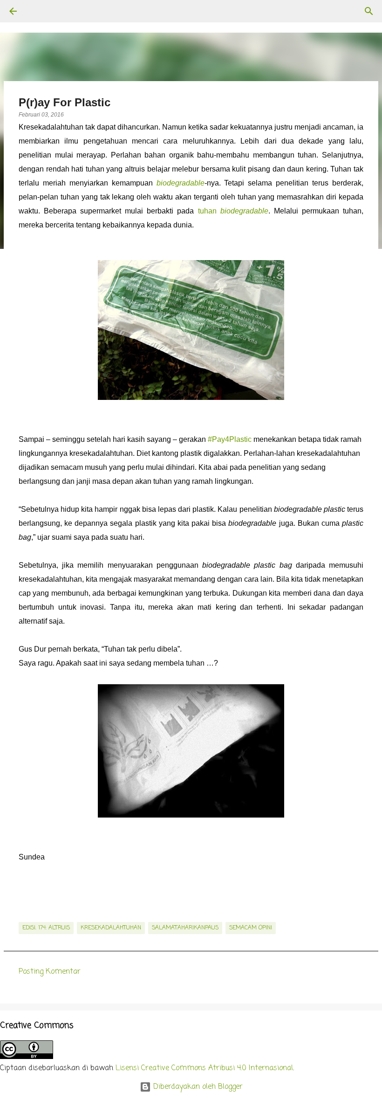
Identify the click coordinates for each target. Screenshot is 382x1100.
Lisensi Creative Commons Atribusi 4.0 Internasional (204, 1068)
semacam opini (250, 928)
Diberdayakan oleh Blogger (197, 1087)
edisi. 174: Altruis (46, 928)
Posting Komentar (50, 971)
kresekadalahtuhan (111, 928)
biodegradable (181, 183)
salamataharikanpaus (185, 928)
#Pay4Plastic (230, 439)
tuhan (233, 211)
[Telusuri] (39, 11)
